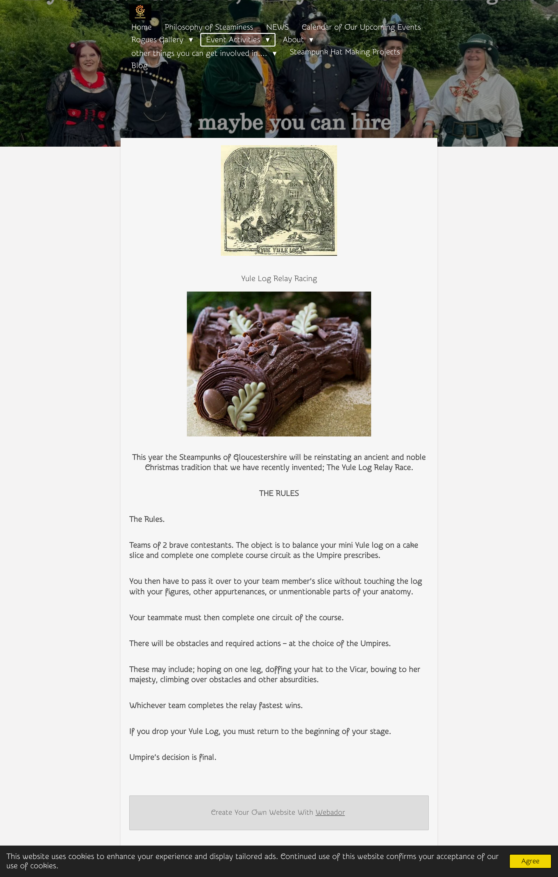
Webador (330, 812)
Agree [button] (530, 861)
